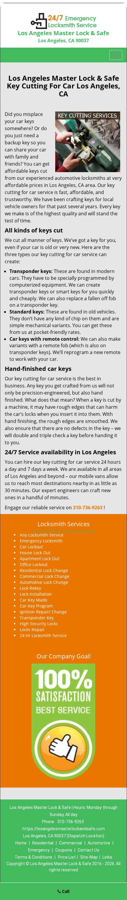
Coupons (63, 850)
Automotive (99, 843)
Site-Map (89, 857)
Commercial (70, 843)
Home (21, 843)
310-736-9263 (87, 507)
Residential (42, 843)
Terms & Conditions (33, 857)
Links (107, 857)
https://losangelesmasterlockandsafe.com (63, 828)
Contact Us (88, 850)
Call (65, 891)
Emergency (39, 850)
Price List (67, 857)
